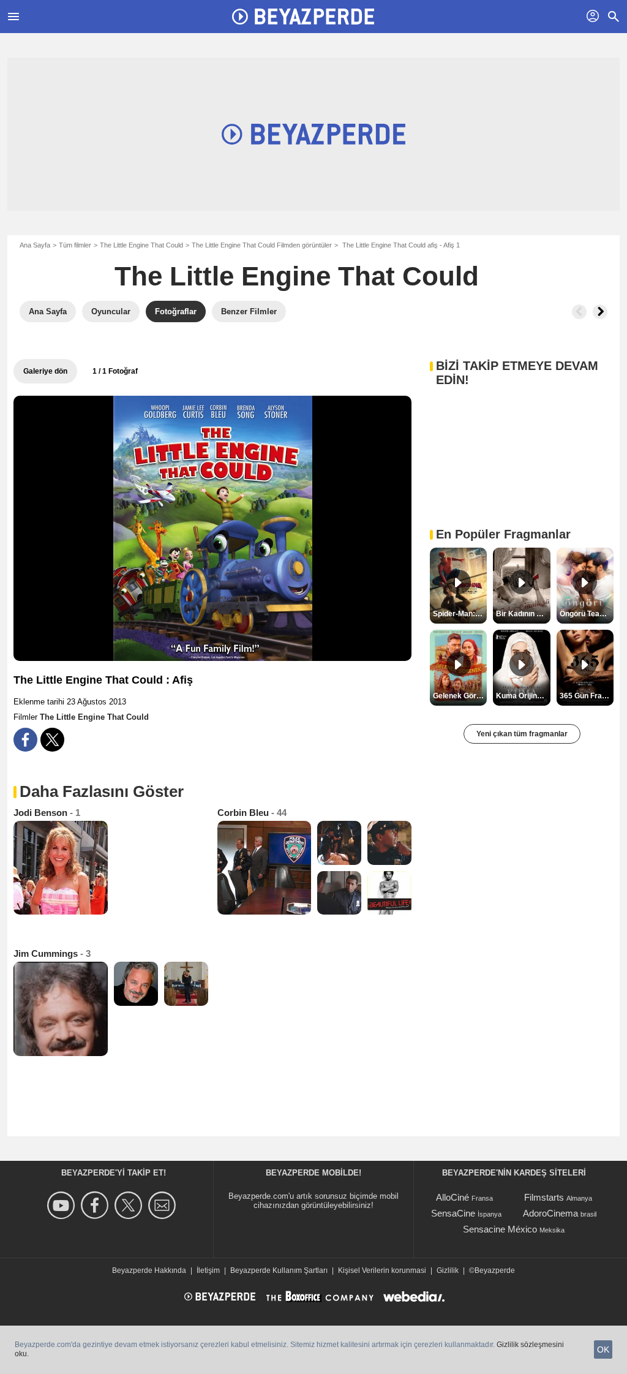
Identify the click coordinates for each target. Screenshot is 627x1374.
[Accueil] (303, 17)
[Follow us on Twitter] (130, 1205)
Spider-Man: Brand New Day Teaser (460, 614)
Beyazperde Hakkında (149, 1270)
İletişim (208, 1270)
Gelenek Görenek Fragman (460, 696)
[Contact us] (163, 1205)
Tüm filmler (75, 245)
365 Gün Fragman (587, 696)
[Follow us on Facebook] (96, 1205)
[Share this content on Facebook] (25, 740)
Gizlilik (448, 1270)
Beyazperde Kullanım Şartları (279, 1270)
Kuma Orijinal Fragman (523, 696)
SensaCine (453, 1213)
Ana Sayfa (35, 245)
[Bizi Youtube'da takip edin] (62, 1205)
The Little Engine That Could (141, 245)
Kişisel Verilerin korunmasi (382, 1270)
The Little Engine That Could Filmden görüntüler (262, 245)
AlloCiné (452, 1197)
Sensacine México (500, 1229)
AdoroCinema (550, 1213)
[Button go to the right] (600, 311)
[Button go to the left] (579, 311)
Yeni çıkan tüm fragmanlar (522, 734)
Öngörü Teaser (585, 614)
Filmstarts (544, 1197)
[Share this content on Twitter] (52, 740)
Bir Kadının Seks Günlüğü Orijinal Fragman (523, 614)
